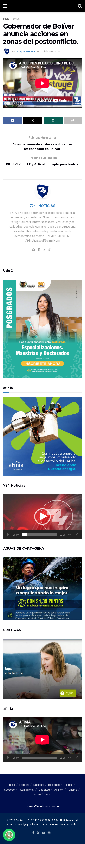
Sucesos (9, 789)
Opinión (58, 789)
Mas (47, 794)
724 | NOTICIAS (26, 51)
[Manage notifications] (9, 835)
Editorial (24, 784)
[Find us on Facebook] (33, 833)
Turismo (72, 789)
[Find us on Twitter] (38, 833)
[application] (42, 516)
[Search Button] (80, 6)
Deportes (44, 789)
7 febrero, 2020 (51, 51)
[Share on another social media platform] (73, 120)
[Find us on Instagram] (49, 833)
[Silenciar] (69, 534)
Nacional (38, 784)
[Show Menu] (5, 6)
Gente (37, 794)
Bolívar (16, 18)
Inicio (6, 18)
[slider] (39, 534)
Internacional (26, 789)
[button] (42, 516)
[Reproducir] (8, 534)
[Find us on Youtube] (43, 833)
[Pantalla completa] (76, 534)
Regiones (54, 784)
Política (68, 784)
